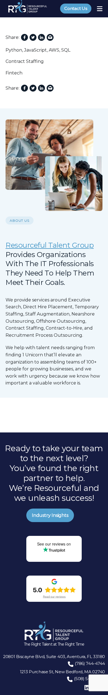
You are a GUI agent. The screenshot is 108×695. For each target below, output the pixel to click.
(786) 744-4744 (90, 663)
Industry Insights (50, 515)
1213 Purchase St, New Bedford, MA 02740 (62, 671)
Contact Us (75, 8)
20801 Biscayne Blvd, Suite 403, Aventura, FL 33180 (54, 656)
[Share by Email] (50, 37)
